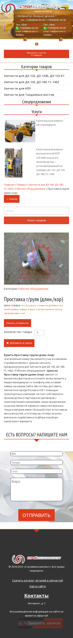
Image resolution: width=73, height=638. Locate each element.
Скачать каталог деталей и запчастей (37, 580)
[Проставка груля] (36, 258)
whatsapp (33, 24)
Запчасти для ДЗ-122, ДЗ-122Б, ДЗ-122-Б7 (34, 76)
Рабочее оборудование (33, 288)
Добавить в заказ (20, 343)
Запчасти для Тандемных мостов (29, 94)
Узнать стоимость (17, 323)
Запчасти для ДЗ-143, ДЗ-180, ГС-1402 (31, 82)
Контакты (36, 595)
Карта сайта (37, 586)
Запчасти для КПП (17, 88)
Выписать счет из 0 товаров (36, 54)
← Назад (11, 199)
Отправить (36, 514)
